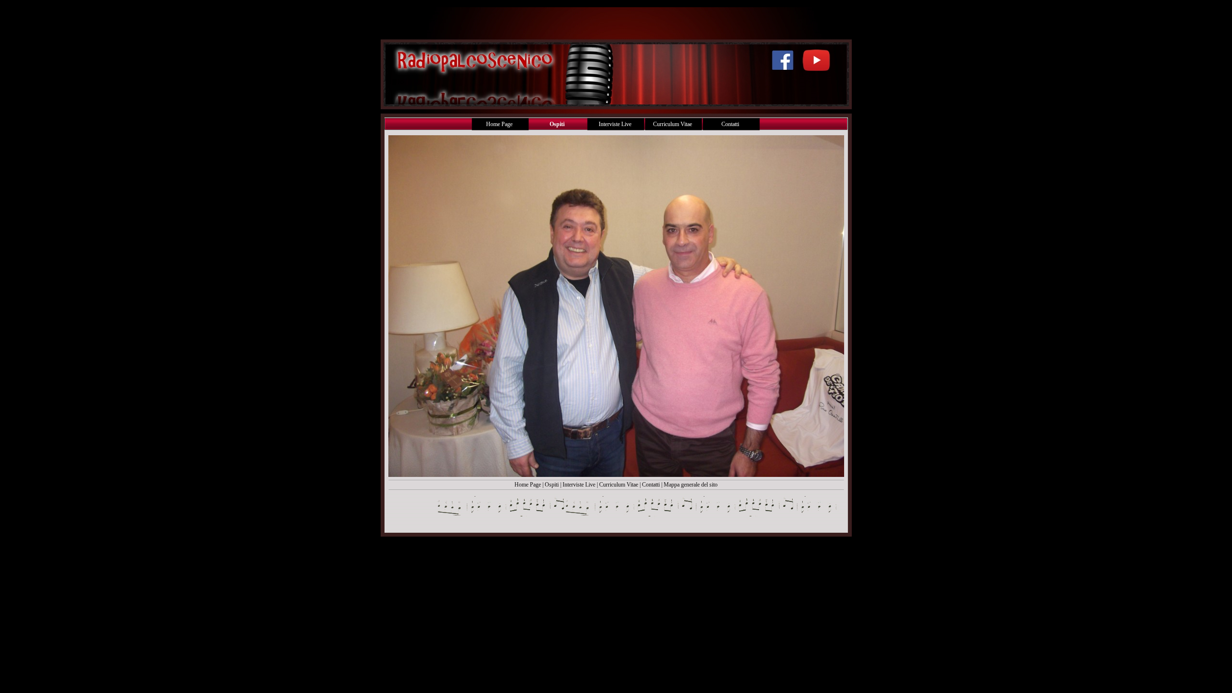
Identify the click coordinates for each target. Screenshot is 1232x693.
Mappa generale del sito (691, 484)
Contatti (651, 484)
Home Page (527, 484)
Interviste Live (579, 484)
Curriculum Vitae (618, 484)
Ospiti (552, 484)
